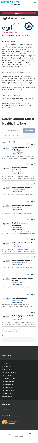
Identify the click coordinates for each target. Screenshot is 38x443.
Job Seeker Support (8, 390)
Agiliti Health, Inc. (17, 154)
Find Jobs (5, 363)
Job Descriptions (7, 375)
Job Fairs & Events (7, 384)
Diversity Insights (7, 393)
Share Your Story (7, 396)
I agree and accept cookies (19, 440)
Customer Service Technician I (23, 243)
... (2, 335)
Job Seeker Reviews (8, 381)
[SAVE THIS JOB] (35, 144)
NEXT (17, 331)
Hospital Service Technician (22, 187)
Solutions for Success (8, 378)
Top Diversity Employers (9, 372)
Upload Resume (7, 366)
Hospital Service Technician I (22, 205)
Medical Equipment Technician (23, 316)
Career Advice (6, 369)
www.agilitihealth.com (10, 32)
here (30, 433)
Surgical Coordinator (19, 298)
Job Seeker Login (7, 387)
